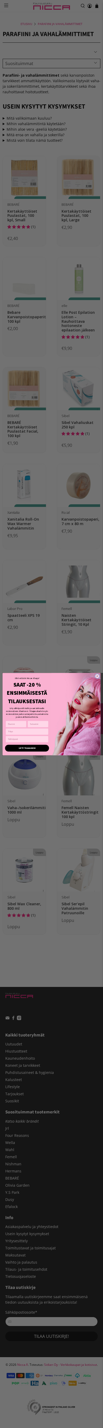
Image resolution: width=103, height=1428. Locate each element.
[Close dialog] (97, 676)
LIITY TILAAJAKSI (27, 748)
